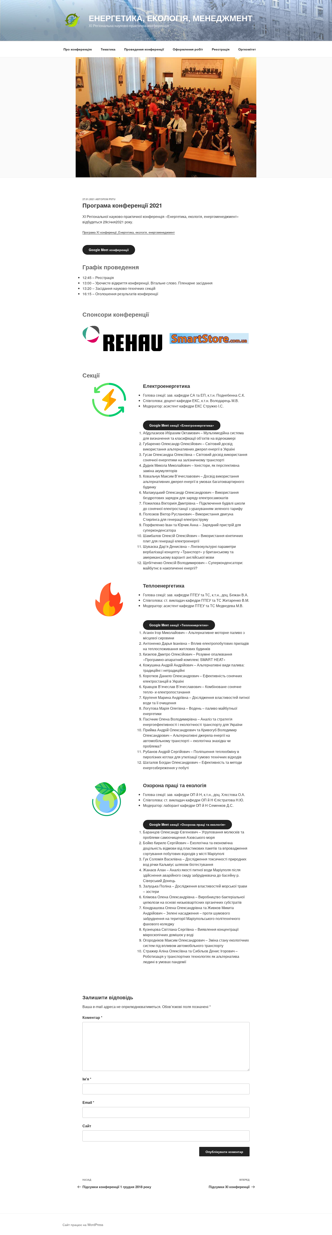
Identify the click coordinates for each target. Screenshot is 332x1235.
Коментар (92, 1017)
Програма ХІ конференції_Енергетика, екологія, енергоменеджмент (128, 232)
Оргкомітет (247, 49)
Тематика (108, 49)
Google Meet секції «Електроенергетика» (181, 425)
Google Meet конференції (109, 249)
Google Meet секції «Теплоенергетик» (179, 625)
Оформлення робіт (188, 49)
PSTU (112, 199)
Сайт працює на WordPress (83, 1224)
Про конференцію (77, 49)
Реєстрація (220, 49)
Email (88, 1102)
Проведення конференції (144, 49)
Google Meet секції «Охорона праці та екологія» (187, 824)
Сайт (86, 1125)
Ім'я (86, 1079)
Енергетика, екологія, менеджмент (171, 18)
